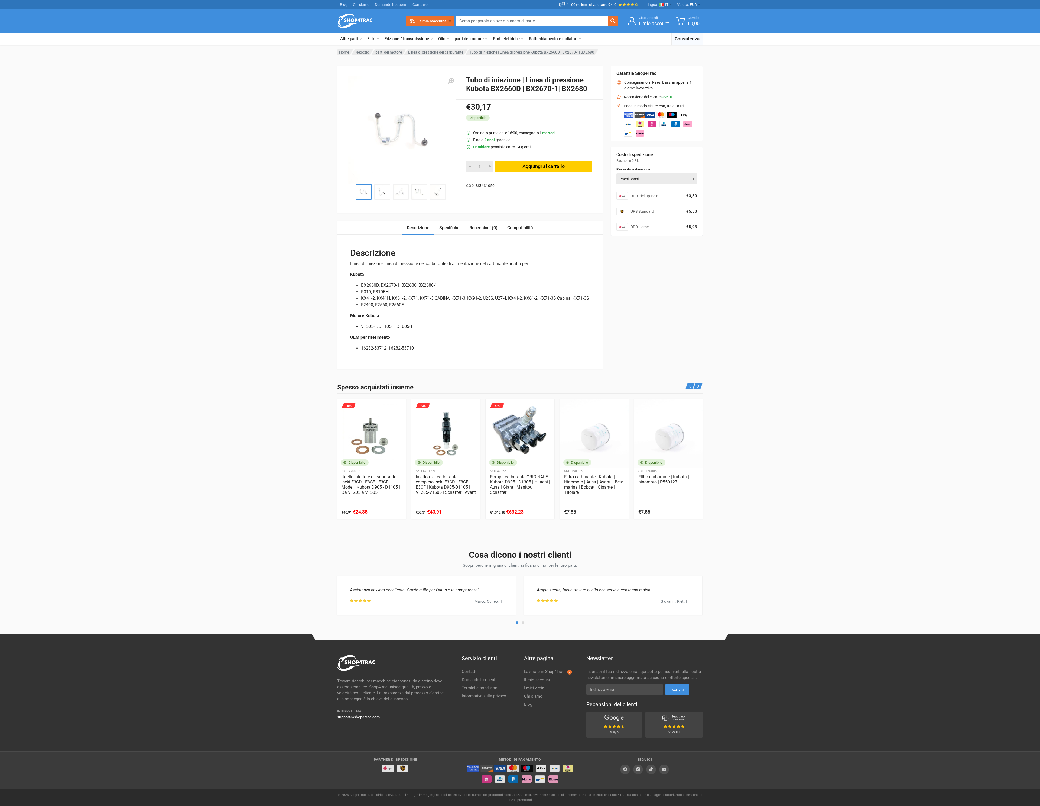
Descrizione (418, 227)
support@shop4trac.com (358, 717)
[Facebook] (625, 769)
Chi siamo (361, 5)
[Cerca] (613, 21)
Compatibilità (520, 227)
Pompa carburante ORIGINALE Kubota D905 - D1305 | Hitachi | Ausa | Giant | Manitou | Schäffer (520, 484)
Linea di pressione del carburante (435, 52)
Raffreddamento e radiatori (553, 38)
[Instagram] (638, 769)
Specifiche (449, 227)
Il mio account (537, 680)
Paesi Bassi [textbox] (629, 179)
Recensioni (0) (483, 227)
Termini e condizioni (480, 687)
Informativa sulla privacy (484, 696)
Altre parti (349, 38)
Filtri (371, 38)
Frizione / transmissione (407, 38)
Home (344, 52)
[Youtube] (664, 769)
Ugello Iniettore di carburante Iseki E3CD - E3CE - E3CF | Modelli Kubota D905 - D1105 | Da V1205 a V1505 (371, 484)
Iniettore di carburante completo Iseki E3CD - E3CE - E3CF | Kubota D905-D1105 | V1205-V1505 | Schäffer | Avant (446, 484)
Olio (442, 38)
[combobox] (656, 178)
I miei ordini (534, 688)
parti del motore (469, 38)
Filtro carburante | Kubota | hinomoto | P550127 (663, 479)
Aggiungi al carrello (543, 166)
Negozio (362, 52)
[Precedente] (690, 386)
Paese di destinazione (633, 169)
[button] (517, 623)
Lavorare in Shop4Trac (547, 671)
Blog (343, 5)
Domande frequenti (391, 5)
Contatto (420, 5)
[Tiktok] (651, 769)
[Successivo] (698, 386)
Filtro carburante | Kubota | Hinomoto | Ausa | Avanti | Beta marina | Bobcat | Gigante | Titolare (593, 484)
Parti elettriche (506, 38)
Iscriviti (677, 689)
